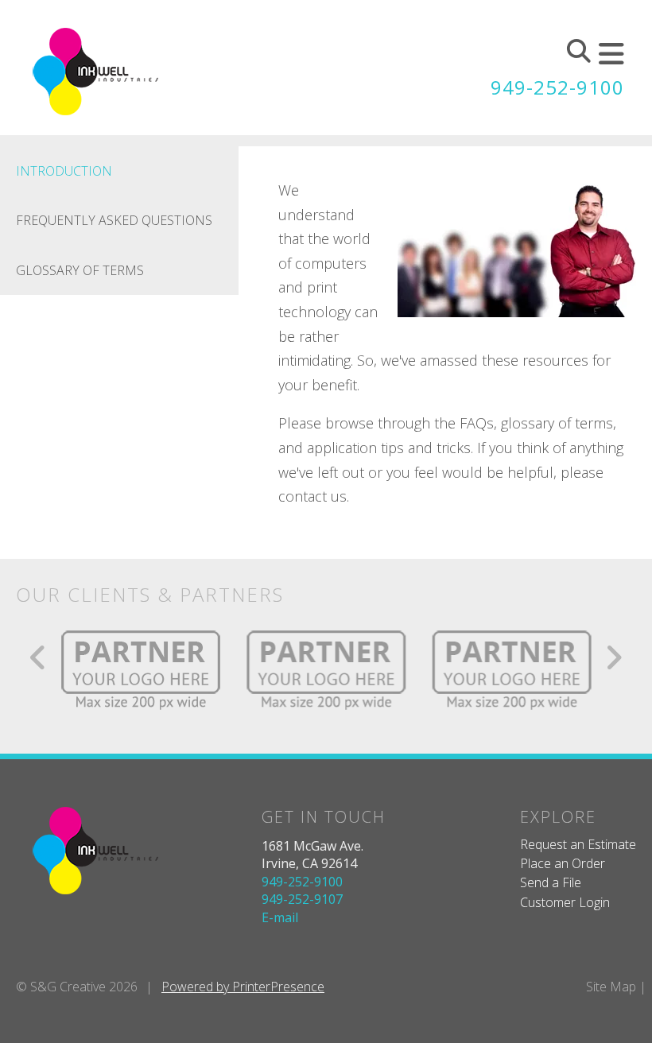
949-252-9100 (557, 87)
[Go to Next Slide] (613, 657)
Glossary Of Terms (80, 270)
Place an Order (562, 863)
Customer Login (565, 902)
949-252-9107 (302, 899)
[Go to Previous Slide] (39, 657)
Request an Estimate (578, 844)
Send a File (550, 882)
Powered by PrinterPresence (242, 986)
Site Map (611, 986)
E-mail (280, 917)
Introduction (64, 171)
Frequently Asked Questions (114, 220)
